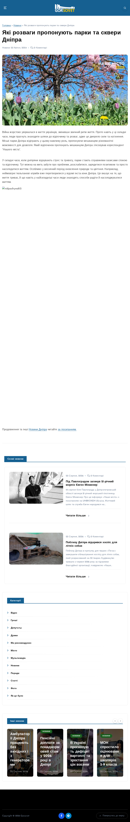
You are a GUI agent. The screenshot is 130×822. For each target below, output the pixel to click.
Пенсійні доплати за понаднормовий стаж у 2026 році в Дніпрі (50, 752)
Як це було (17, 696)
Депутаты (16, 628)
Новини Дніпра (38, 429)
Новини (17, 26)
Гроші (14, 620)
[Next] (120, 720)
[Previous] (115, 720)
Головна (6, 26)
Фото (14, 688)
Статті (14, 681)
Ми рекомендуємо (21, 643)
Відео (14, 613)
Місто (14, 651)
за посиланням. (67, 429)
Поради (15, 673)
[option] (20, 753)
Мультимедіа (18, 658)
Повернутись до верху (114, 816)
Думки (14, 636)
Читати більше (76, 515)
